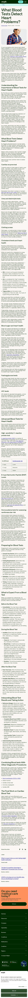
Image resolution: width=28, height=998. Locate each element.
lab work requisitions (9, 824)
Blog (3, 4)
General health (4, 25)
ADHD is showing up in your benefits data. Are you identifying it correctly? (12, 878)
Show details (21, 986)
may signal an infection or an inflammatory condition (12, 441)
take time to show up (7, 498)
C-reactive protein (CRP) (8, 438)
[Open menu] (25, 1)
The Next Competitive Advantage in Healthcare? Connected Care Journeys (12, 868)
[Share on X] (22, 849)
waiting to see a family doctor (18, 56)
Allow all (14, 990)
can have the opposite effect (15, 505)
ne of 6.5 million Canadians (9, 816)
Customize (13, 995)
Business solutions (5, 871)
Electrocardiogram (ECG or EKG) (12, 778)
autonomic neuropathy (13, 355)
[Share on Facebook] (19, 849)
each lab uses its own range (9, 192)
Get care (14, 904)
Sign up (20, 1)
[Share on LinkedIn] (25, 849)
